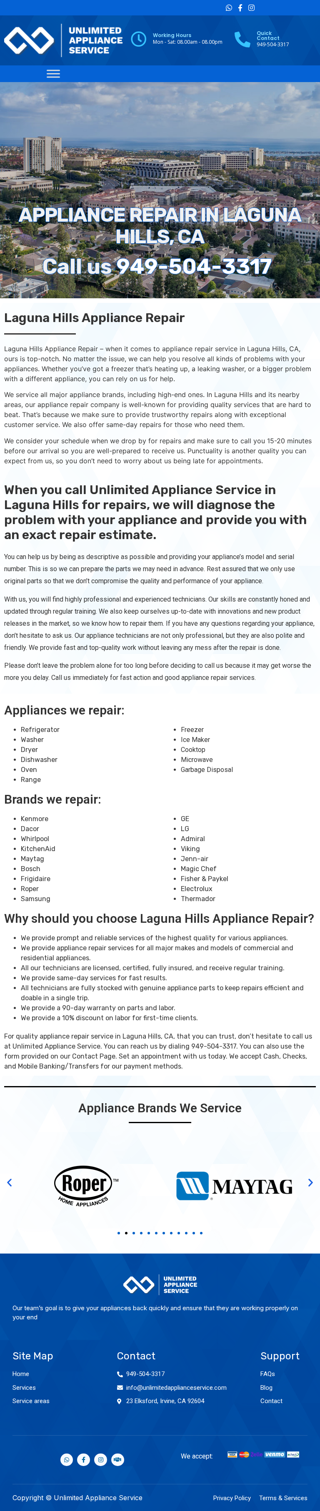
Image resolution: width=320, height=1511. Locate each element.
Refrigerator (40, 730)
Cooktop (193, 750)
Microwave (197, 760)
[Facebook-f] (240, 7)
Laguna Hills (266, 349)
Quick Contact (268, 36)
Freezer (192, 730)
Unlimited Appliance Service (56, 1046)
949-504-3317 (194, 266)
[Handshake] (117, 1460)
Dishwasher (39, 760)
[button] (9, 1182)
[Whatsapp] (228, 7)
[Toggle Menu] (53, 73)
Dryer (29, 750)
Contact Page (93, 1056)
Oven (29, 770)
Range (31, 780)
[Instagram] (251, 7)
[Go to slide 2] (126, 1233)
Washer (32, 740)
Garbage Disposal (207, 770)
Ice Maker (195, 740)
